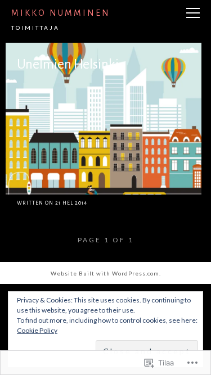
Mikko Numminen (60, 12)
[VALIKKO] (193, 13)
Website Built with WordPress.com (105, 273)
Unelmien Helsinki (68, 64)
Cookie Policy (37, 330)
